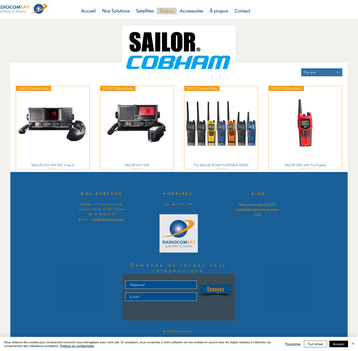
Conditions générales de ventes (257, 209)
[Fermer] (353, 344)
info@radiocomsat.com (108, 219)
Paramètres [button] (293, 344)
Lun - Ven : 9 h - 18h (178, 204)
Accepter (339, 344)
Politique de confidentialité (77, 346)
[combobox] (321, 72)
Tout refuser (315, 344)
